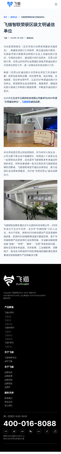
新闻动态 (30, 38)
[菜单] (56, 4)
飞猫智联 (26, 101)
